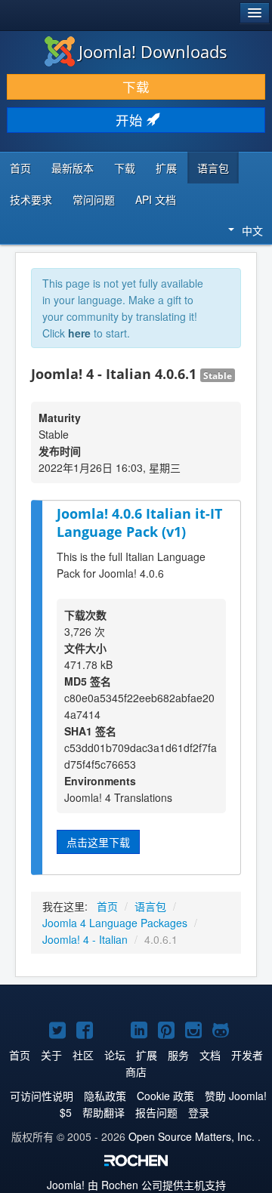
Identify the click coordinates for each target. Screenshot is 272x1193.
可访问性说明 (41, 1095)
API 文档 (155, 199)
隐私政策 (105, 1095)
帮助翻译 (103, 1112)
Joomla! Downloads (153, 51)
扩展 (166, 167)
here (79, 333)
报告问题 (156, 1112)
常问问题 (94, 199)
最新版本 (72, 167)
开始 (131, 119)
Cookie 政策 (165, 1095)
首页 (20, 167)
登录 (198, 1112)
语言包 (213, 167)
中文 (252, 230)
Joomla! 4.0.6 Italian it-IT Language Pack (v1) (139, 522)
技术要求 (31, 199)
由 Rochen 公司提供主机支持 (136, 1184)
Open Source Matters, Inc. (191, 1136)
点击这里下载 (98, 841)
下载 (136, 86)
